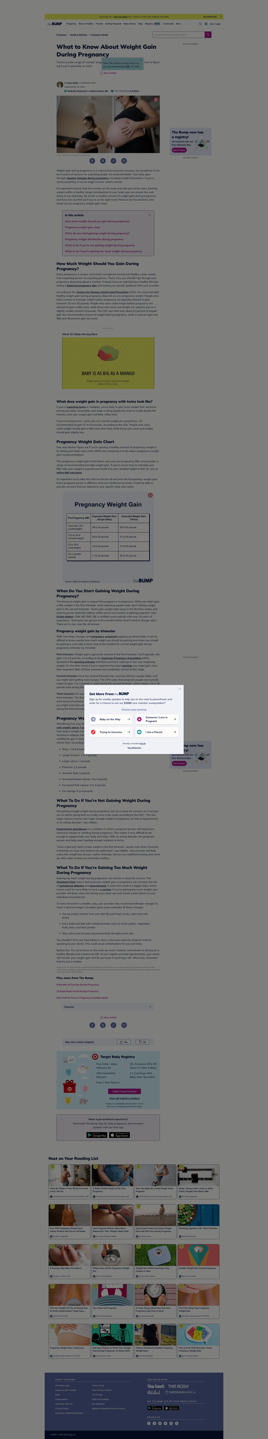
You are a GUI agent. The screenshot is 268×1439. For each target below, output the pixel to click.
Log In (143, 743)
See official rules (134, 748)
